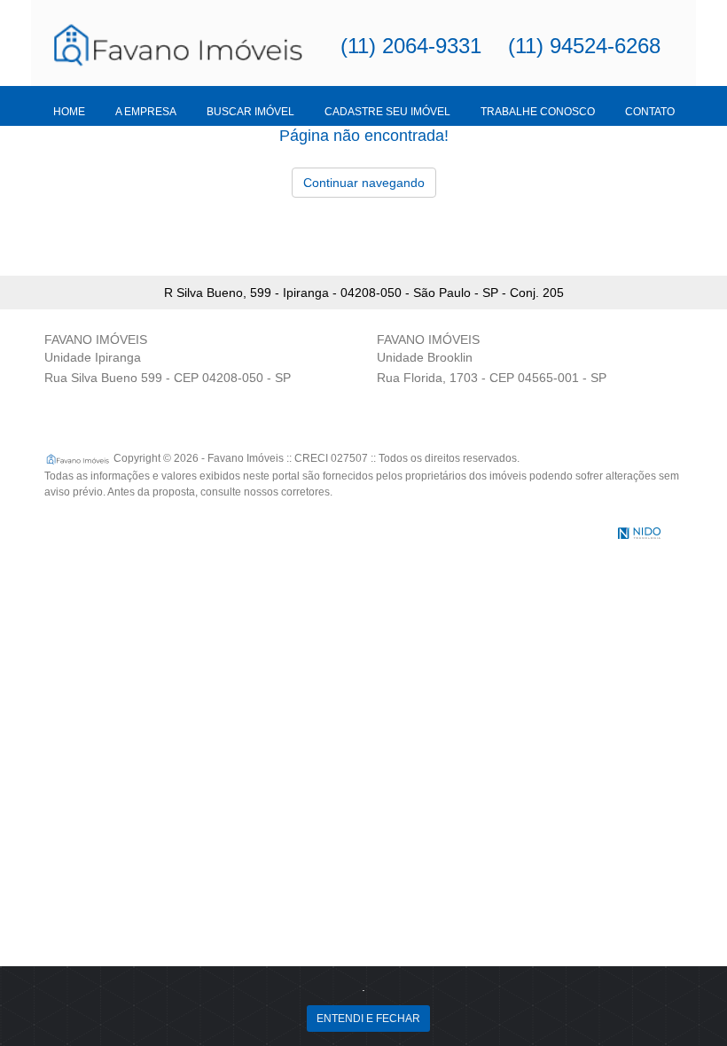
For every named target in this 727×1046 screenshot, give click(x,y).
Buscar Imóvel (250, 111)
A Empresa (145, 111)
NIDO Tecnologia (639, 533)
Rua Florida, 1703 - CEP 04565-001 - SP (491, 378)
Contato (650, 111)
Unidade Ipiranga (92, 357)
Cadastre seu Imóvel (387, 111)
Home (69, 111)
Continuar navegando (364, 183)
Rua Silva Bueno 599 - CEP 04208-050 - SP (167, 378)
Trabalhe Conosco (538, 111)
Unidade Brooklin (425, 357)
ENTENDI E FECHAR (368, 1018)
